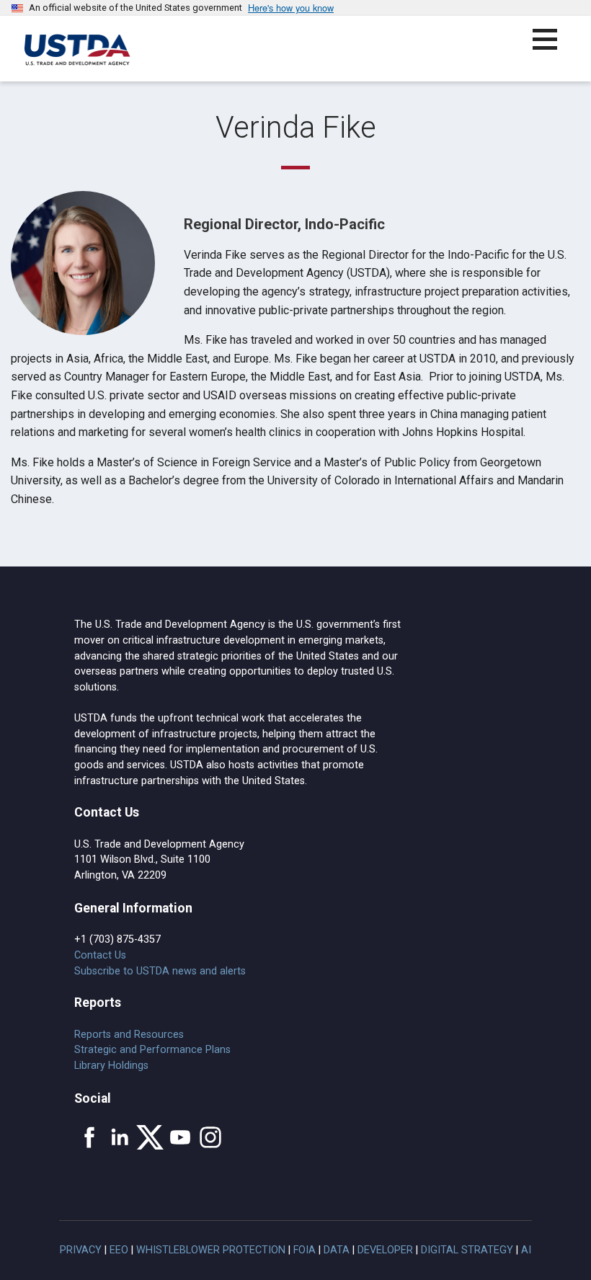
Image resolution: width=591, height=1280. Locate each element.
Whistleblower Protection (210, 1250)
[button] (553, 48)
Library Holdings (111, 1065)
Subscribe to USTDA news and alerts (160, 971)
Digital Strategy (467, 1250)
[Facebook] (89, 1137)
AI (526, 1250)
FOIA (304, 1250)
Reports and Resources (129, 1034)
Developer (385, 1250)
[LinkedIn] (120, 1137)
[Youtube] (180, 1137)
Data (337, 1250)
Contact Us (100, 955)
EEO (119, 1250)
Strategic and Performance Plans (152, 1050)
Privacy (81, 1250)
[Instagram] (210, 1137)
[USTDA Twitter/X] (150, 1137)
